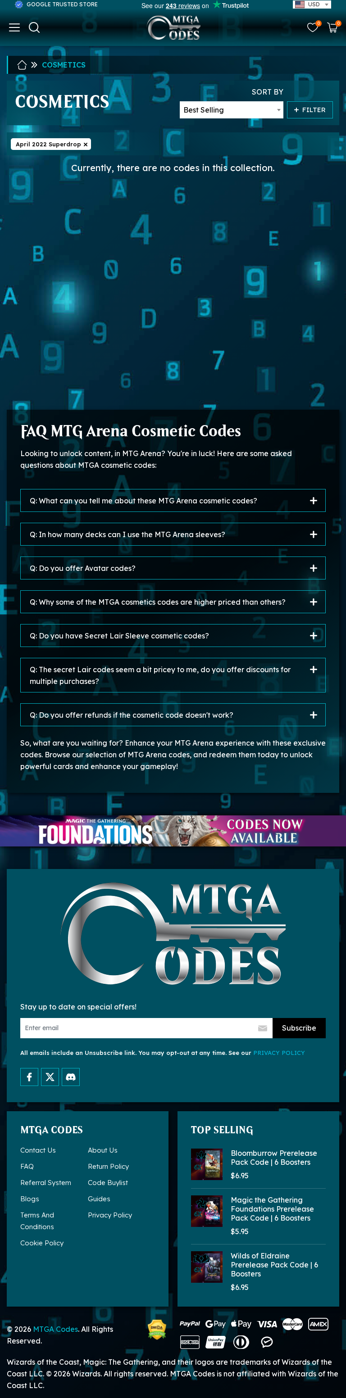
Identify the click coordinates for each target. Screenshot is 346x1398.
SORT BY (267, 91)
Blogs (29, 1198)
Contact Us (38, 1150)
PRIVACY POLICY (279, 1052)
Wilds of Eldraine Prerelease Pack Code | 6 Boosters (274, 1264)
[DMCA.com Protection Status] (157, 1330)
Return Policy (108, 1166)
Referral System (45, 1182)
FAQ (27, 1166)
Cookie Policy (42, 1243)
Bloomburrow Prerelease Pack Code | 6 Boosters (274, 1158)
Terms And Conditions (37, 1221)
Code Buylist (108, 1182)
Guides (99, 1198)
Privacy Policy (110, 1215)
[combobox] (312, 4)
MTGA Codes (55, 1329)
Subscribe (299, 1027)
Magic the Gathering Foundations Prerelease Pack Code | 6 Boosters (272, 1208)
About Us (103, 1150)
